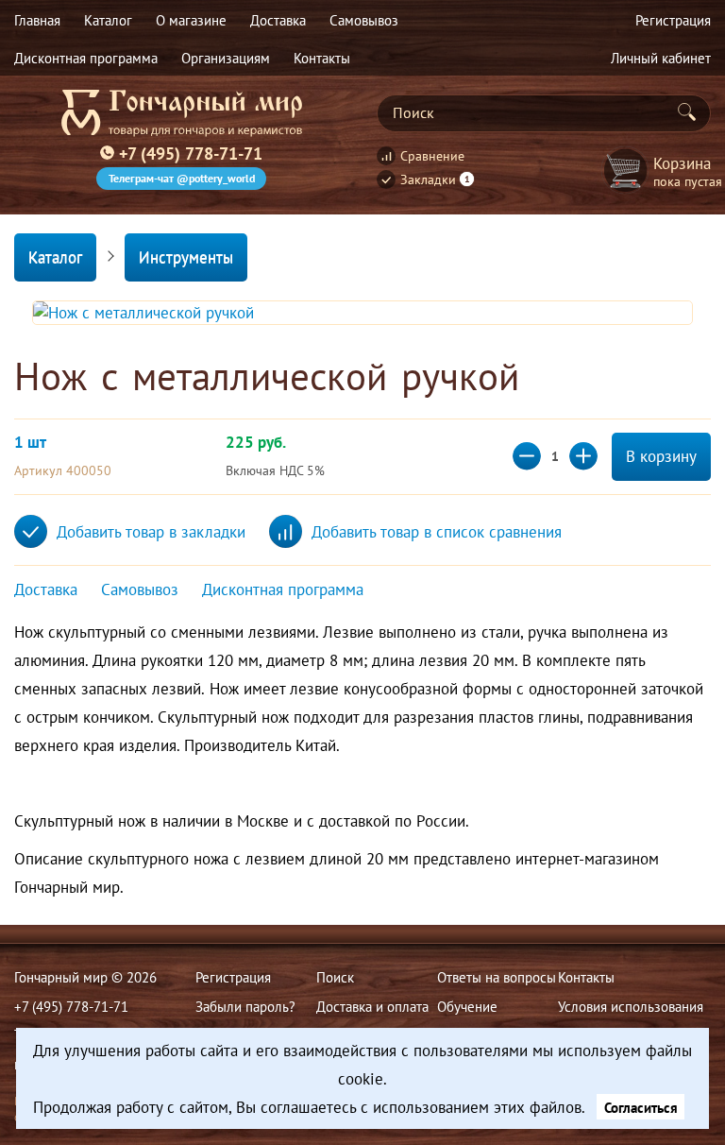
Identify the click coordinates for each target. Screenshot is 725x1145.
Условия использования (630, 1006)
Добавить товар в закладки (151, 531)
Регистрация (233, 976)
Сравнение (432, 155)
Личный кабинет (661, 57)
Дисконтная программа (86, 57)
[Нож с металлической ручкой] (362, 312)
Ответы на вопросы (496, 976)
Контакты (322, 57)
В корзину (661, 456)
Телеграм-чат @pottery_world (182, 178)
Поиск (335, 976)
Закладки (435, 179)
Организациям (225, 57)
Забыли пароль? (245, 1006)
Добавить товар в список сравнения (437, 531)
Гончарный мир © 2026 (85, 976)
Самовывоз (139, 589)
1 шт (30, 442)
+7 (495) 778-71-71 (190, 153)
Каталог (55, 257)
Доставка (45, 589)
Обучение (467, 1006)
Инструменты (186, 257)
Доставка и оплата (372, 1006)
